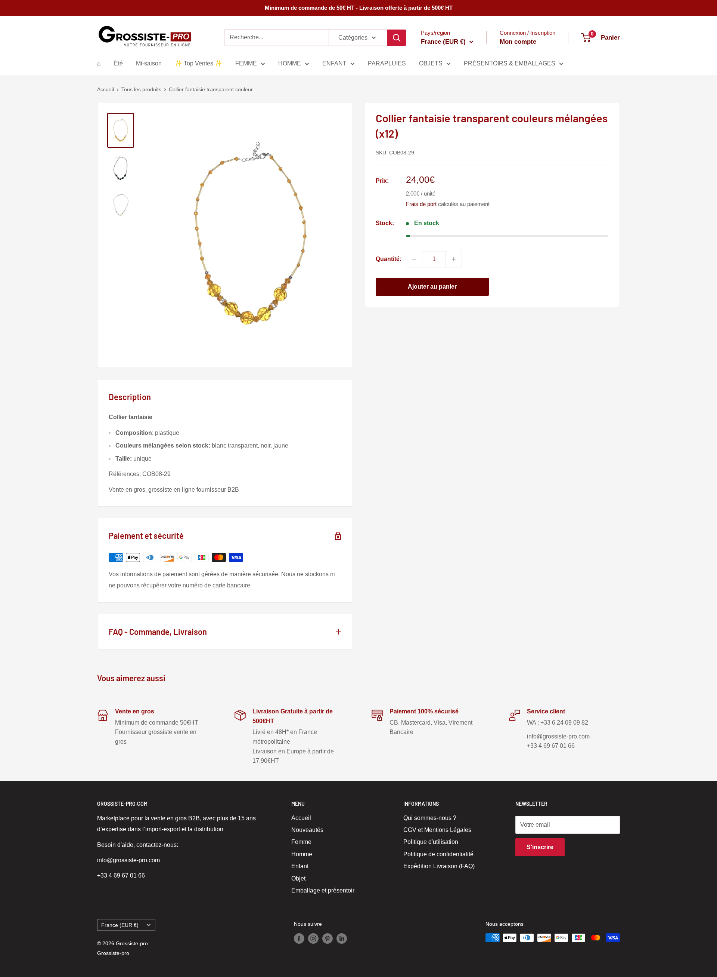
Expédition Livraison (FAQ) (439, 866)
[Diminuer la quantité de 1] (414, 259)
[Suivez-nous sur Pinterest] (327, 938)
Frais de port (421, 204)
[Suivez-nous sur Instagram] (313, 938)
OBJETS (431, 63)
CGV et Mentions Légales (437, 830)
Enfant (299, 866)
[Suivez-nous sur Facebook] (299, 938)
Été (118, 63)
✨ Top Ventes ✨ (198, 63)
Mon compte (518, 41)
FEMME (246, 63)
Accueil (105, 89)
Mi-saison (149, 63)
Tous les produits (141, 89)
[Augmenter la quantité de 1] (454, 259)
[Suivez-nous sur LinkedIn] (341, 938)
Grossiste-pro (113, 953)
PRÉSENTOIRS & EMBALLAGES (509, 63)
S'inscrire (540, 847)
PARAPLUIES (387, 63)
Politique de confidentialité (438, 854)
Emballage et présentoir (322, 890)
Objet (298, 878)
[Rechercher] (396, 38)
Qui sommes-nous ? (429, 818)
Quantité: (388, 259)
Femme (301, 842)
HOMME (289, 63)
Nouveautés (307, 830)
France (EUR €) (120, 925)
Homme (301, 854)
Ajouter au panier (432, 286)
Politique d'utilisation (430, 842)
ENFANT (334, 63)
